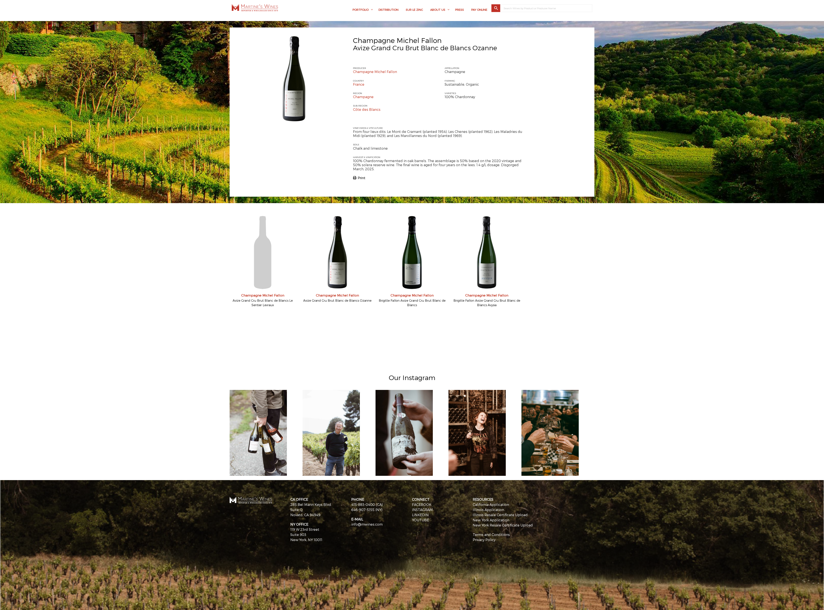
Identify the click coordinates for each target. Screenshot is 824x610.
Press (459, 9)
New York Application (491, 520)
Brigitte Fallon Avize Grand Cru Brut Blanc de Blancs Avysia (486, 303)
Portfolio (361, 9)
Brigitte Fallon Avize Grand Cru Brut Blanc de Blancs (412, 303)
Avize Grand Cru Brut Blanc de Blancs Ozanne (337, 300)
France (358, 84)
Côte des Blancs (366, 109)
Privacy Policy (484, 540)
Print (361, 178)
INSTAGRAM (422, 510)
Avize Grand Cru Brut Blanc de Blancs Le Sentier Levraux (263, 303)
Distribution (388, 9)
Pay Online (479, 9)
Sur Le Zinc (414, 9)
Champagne (363, 97)
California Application (491, 504)
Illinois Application (488, 510)
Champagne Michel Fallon (397, 40)
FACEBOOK (421, 504)
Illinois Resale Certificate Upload (500, 515)
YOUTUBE (420, 520)
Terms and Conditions (491, 534)
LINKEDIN (420, 515)
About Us (437, 9)
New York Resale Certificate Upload (503, 525)
